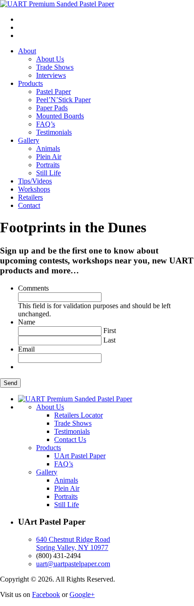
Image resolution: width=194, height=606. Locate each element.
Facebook (46, 594)
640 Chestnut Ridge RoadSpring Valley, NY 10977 (73, 543)
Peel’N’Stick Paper (63, 99)
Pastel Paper (53, 91)
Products (30, 83)
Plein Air (48, 156)
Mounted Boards (60, 116)
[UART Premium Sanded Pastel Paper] (57, 4)
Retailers (30, 197)
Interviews (51, 75)
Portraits (48, 165)
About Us (50, 59)
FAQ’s (45, 124)
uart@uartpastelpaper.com (73, 564)
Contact (29, 205)
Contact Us (70, 439)
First (109, 330)
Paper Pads (52, 108)
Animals (48, 148)
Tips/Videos (35, 181)
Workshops (34, 189)
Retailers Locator (78, 415)
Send (10, 383)
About (27, 51)
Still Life (48, 173)
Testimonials (54, 132)
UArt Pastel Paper (80, 456)
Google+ (82, 594)
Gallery (28, 140)
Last (109, 340)
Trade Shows (55, 67)
